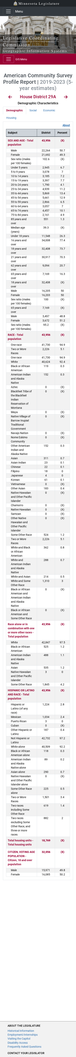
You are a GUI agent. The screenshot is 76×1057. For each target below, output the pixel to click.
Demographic (14, 110)
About (66, 125)
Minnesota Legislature (39, 3)
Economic (49, 110)
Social (33, 110)
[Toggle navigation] (8, 11)
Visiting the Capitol (19, 1038)
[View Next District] (65, 97)
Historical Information (21, 1030)
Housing (11, 117)
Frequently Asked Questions (24, 1046)
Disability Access (18, 1042)
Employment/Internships (23, 1034)
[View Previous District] (10, 97)
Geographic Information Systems (35, 50)
